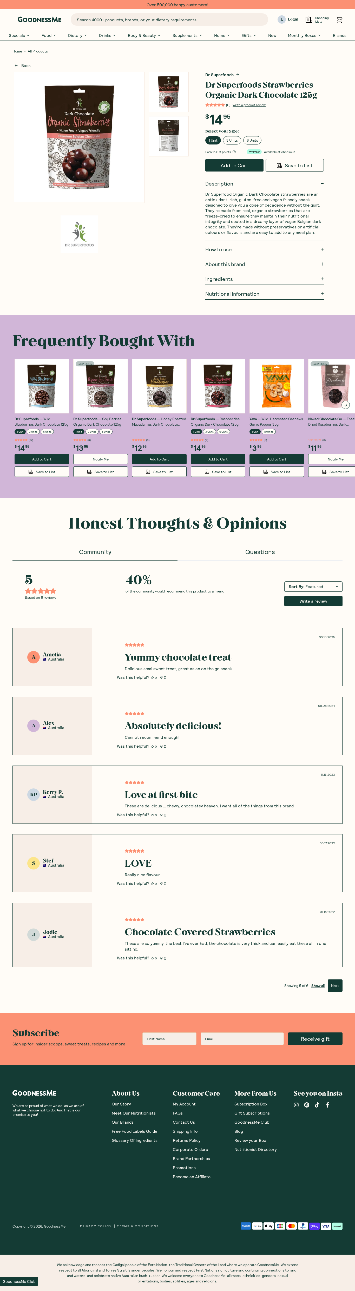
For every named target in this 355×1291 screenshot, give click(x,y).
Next (335, 985)
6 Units (252, 140)
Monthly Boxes (302, 35)
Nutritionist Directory (255, 1149)
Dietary (75, 35)
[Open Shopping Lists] (309, 19)
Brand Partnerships (191, 1158)
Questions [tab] (260, 551)
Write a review (313, 600)
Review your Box (250, 1140)
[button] (19, 1281)
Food (46, 35)
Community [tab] (95, 551)
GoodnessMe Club (251, 1121)
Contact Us (184, 1121)
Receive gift (315, 1039)
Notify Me (101, 459)
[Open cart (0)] (339, 19)
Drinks (105, 35)
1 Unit (213, 140)
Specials (17, 35)
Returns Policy (187, 1140)
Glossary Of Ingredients (134, 1140)
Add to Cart (234, 165)
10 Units (268, 431)
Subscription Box (250, 1103)
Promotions (184, 1167)
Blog (238, 1131)
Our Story (121, 1103)
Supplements (185, 35)
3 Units (232, 140)
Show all (318, 985)
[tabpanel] (177, 776)
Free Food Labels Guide (134, 1131)
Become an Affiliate (192, 1176)
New (272, 35)
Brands (339, 35)
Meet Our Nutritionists (134, 1112)
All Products (38, 51)
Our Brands (123, 1121)
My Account (184, 1103)
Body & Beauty (142, 35)
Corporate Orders (190, 1149)
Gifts (247, 35)
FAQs (178, 1112)
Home (219, 35)
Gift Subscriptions (252, 1112)
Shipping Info (185, 1131)
